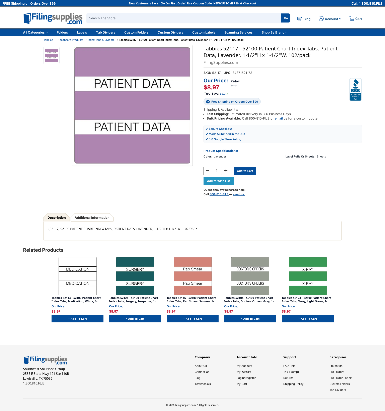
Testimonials (203, 383)
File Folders (336, 371)
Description (57, 218)
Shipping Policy (293, 383)
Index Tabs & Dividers (101, 39)
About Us (201, 365)
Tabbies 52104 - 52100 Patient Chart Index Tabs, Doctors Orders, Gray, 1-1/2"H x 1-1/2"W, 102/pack (249, 299)
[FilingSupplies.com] (53, 18)
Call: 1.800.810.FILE (367, 3)
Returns (288, 377)
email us (239, 194)
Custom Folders (136, 32)
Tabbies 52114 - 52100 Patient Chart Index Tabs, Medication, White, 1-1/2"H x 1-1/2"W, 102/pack (76, 299)
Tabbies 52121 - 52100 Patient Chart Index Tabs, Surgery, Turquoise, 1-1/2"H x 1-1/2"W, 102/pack (133, 299)
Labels (82, 32)
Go (286, 18)
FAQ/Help (289, 365)
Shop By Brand (273, 32)
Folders (62, 32)
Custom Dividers (170, 32)
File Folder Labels (340, 377)
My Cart (242, 383)
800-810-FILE (219, 194)
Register (250, 377)
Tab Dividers (105, 32)
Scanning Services (238, 32)
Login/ (241, 377)
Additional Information (92, 218)
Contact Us (202, 371)
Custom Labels (203, 32)
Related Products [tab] (43, 250)
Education (335, 365)
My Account (244, 365)
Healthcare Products (70, 39)
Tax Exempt (291, 371)
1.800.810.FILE (33, 383)
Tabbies (48, 39)
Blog (198, 377)
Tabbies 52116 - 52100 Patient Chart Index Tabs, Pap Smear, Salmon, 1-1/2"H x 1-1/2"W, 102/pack (191, 299)
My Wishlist (244, 371)
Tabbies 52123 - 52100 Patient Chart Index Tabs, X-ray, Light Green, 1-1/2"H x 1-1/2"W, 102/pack (306, 299)
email (279, 118)
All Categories (34, 32)
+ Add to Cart (77, 319)
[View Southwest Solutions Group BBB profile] (355, 89)
